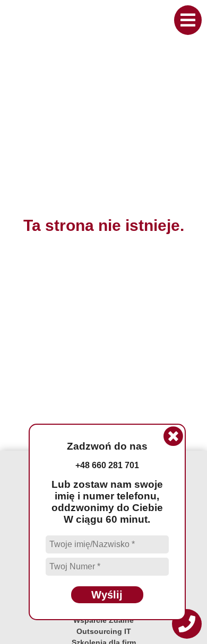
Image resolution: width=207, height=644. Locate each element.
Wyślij (107, 595)
